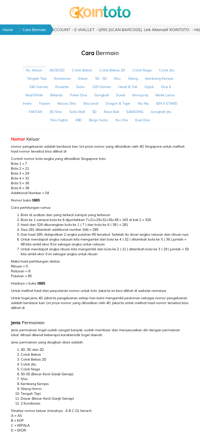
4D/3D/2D (57, 70)
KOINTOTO (75, 151)
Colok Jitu (166, 70)
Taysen (44, 103)
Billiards (56, 95)
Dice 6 (166, 87)
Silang (133, 78)
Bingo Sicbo (98, 120)
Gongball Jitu (161, 112)
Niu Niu (143, 103)
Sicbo (80, 87)
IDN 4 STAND (166, 103)
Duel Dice (142, 120)
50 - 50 (100, 78)
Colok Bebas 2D (112, 70)
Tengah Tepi (37, 78)
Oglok (149, 87)
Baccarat (91, 103)
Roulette (62, 87)
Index (27, 103)
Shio (117, 78)
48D (78, 120)
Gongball (101, 95)
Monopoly (140, 95)
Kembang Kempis (159, 78)
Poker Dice (78, 95)
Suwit (120, 95)
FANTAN (35, 112)
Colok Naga (142, 70)
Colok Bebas (82, 70)
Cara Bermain (34, 29)
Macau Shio (67, 103)
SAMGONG (134, 112)
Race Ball (111, 112)
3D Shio (56, 112)
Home (7, 29)
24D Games (38, 87)
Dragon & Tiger (118, 103)
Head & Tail (127, 87)
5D (94, 112)
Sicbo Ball (77, 112)
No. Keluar (34, 70)
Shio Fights (59, 120)
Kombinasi (62, 78)
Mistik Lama (165, 95)
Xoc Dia (121, 120)
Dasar (83, 78)
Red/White (34, 95)
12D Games (101, 87)
